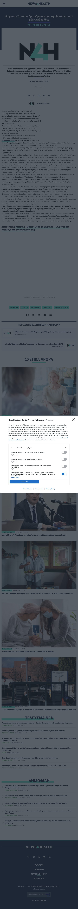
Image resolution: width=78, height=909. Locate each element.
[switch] (64, 452)
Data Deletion (27, 489)
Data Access (39, 489)
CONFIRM (24, 481)
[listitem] (39, 448)
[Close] (74, 420)
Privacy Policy (50, 489)
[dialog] (39, 454)
